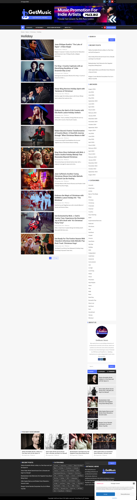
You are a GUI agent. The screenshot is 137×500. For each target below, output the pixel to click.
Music (90, 276)
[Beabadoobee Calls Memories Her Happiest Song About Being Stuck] (93, 402)
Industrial (91, 259)
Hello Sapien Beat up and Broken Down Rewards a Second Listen (106, 413)
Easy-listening (92, 214)
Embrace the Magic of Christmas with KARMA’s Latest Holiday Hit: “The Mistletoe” (69, 197)
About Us (67, 27)
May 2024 (91, 139)
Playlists (29, 27)
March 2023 (91, 154)
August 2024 (92, 130)
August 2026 (92, 89)
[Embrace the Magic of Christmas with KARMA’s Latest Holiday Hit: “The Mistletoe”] (37, 201)
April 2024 (91, 142)
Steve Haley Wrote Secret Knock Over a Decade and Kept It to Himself (106, 390)
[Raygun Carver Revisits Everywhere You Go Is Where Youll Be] (93, 424)
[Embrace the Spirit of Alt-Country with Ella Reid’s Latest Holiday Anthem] (37, 114)
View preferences (125, 494)
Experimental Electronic (94, 220)
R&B (89, 291)
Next (56, 258)
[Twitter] (104, 359)
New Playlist (91, 282)
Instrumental (92, 262)
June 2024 (91, 136)
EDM (89, 217)
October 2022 (92, 168)
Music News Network (53, 27)
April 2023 (91, 151)
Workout (90, 318)
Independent (92, 253)
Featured (90, 223)
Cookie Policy (114, 497)
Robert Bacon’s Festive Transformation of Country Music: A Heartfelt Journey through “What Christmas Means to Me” (70, 133)
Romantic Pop (92, 300)
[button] (134, 483)
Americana (91, 188)
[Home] (23, 27)
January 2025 (92, 115)
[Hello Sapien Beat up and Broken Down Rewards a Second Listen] (93, 413)
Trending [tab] (112, 371)
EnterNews (78, 498)
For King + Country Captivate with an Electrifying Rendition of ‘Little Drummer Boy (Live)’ (69, 68)
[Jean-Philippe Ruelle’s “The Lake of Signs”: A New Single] (37, 50)
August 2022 (92, 174)
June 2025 (91, 104)
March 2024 (91, 145)
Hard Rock (91, 241)
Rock (89, 294)
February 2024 (92, 148)
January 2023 (92, 160)
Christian (91, 200)
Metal (90, 273)
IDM (89, 250)
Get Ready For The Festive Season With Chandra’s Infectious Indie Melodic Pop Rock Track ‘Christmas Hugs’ (70, 241)
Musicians (91, 279)
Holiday (90, 247)
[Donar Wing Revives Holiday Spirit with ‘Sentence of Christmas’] (37, 93)
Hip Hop (90, 244)
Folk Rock (91, 232)
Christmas (91, 203)
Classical (90, 208)
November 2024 (92, 121)
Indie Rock (91, 256)
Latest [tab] (91, 371)
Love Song (91, 270)
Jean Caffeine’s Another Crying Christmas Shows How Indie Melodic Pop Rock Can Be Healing (69, 176)
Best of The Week (93, 194)
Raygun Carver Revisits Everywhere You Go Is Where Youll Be (105, 424)
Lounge (90, 267)
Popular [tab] (102, 371)
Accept (105, 494)
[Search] (102, 27)
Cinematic (91, 206)
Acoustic (90, 185)
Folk (89, 229)
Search (92, 36)
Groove (90, 238)
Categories (39, 27)
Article (90, 191)
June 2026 (91, 95)
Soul (89, 309)
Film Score (91, 226)
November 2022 (92, 166)
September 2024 (93, 127)
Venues (90, 315)
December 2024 (92, 118)
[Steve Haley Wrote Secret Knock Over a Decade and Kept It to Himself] (93, 390)
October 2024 (92, 124)
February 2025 (92, 112)
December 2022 (92, 163)
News (90, 285)
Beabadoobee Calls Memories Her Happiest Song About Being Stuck (106, 401)
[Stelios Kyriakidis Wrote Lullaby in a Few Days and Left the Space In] (93, 379)
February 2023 (92, 157)
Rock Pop (91, 297)
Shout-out (91, 303)
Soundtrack (91, 312)
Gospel (90, 235)
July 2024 (91, 133)
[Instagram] (102, 359)
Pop (89, 288)
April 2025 (91, 107)
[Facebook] (99, 359)
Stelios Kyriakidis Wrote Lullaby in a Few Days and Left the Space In (106, 379)
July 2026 (91, 92)
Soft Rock (91, 306)
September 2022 (93, 171)
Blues (89, 197)
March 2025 (91, 110)
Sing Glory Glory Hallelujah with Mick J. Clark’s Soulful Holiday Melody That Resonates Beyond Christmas (70, 154)
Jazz (89, 265)
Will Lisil (65, 49)
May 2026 (91, 98)
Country (90, 211)
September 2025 (93, 101)
